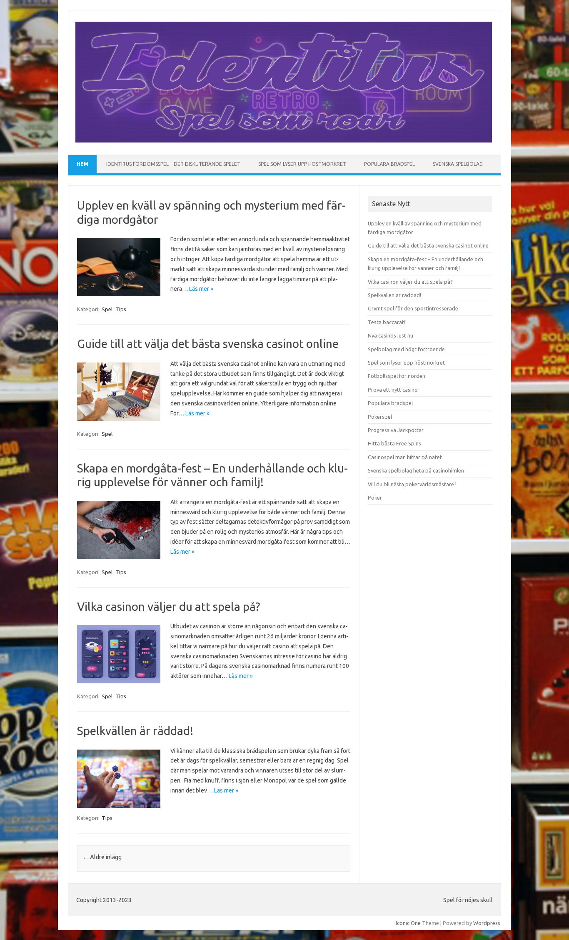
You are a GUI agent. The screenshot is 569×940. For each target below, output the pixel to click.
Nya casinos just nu (390, 335)
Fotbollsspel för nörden (396, 376)
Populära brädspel (389, 164)
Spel (107, 309)
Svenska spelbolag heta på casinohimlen (416, 470)
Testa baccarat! (386, 322)
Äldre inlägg (102, 857)
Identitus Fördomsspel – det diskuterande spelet (173, 164)
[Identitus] (283, 140)
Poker (375, 497)
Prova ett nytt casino (393, 389)
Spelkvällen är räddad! (135, 730)
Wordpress (486, 923)
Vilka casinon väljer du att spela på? (168, 606)
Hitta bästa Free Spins (394, 443)
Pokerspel (380, 417)
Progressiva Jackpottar (396, 430)
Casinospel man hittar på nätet (405, 457)
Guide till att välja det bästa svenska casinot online (208, 343)
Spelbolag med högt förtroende (406, 349)
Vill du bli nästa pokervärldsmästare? (412, 484)
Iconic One (408, 923)
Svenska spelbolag (458, 164)
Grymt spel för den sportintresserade (413, 308)
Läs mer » (201, 288)
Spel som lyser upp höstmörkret (302, 164)
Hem (82, 164)
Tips (120, 309)
